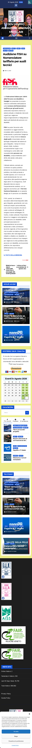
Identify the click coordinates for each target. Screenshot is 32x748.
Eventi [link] (18, 48)
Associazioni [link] (6, 48)
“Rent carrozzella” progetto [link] (13, 298)
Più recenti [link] (7, 421)
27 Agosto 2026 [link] (11, 551)
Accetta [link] (16, 731)
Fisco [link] (6, 334)
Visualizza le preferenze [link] (16, 741)
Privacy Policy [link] (6, 694)
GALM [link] (23, 48)
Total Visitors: (6, 686)
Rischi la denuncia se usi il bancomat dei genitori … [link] (14, 318)
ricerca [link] (15, 455)
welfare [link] (11, 50)
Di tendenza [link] (24, 421)
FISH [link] (27, 260)
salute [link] (5, 50)
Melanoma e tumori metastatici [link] (19, 458)
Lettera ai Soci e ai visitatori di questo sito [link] (21, 267)
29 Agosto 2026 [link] (11, 512)
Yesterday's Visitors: (8, 676)
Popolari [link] (15, 421)
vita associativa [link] (9, 294)
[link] (30, 2)
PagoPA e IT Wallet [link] (13, 337)
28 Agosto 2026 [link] (11, 531)
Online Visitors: (6, 671)
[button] (29, 714)
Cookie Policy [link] (15, 745)
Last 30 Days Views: (8, 681)
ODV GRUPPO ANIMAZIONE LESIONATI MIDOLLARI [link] (16, 28)
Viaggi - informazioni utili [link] (11, 292)
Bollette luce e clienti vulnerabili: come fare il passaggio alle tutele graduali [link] (10, 269)
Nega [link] (16, 736)
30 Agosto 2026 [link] (11, 492)
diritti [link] (13, 48)
